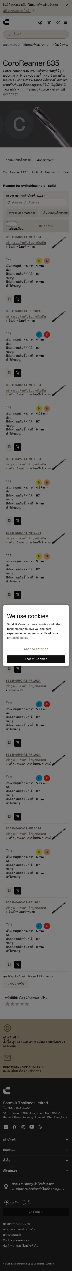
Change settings (36, 649)
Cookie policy (19, 638)
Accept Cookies (36, 659)
